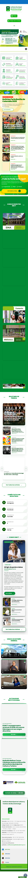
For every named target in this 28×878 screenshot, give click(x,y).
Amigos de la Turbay (15, 21)
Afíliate (15, 16)
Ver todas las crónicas (14, 629)
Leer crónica (10, 593)
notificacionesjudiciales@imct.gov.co (16, 844)
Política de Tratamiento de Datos (14, 866)
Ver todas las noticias (14, 485)
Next (26, 779)
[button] (26, 49)
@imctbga (7, 849)
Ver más (13, 734)
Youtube (7, 862)
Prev (2, 779)
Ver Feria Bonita (8, 109)
